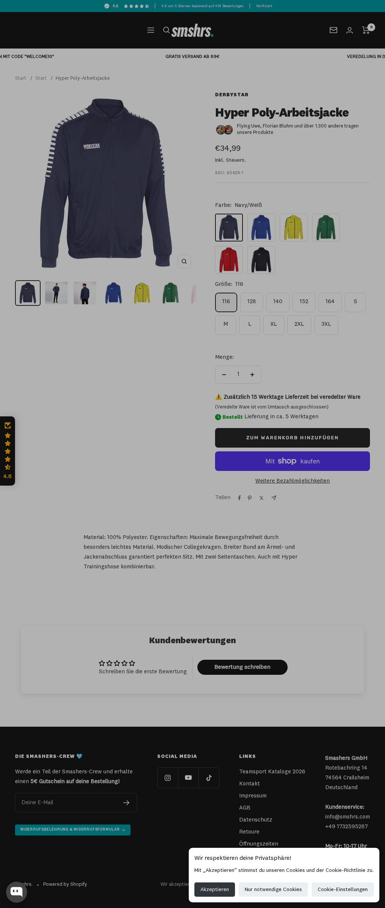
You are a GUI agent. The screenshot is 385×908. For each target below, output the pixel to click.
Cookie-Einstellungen (343, 889)
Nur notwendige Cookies (273, 889)
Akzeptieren (214, 889)
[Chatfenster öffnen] (16, 892)
